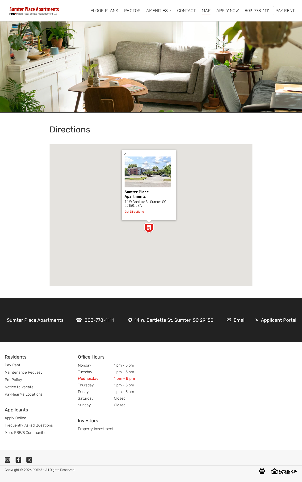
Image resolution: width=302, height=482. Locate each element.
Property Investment (95, 429)
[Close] (126, 154)
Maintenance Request (23, 372)
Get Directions (134, 211)
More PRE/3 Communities (26, 432)
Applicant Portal (278, 320)
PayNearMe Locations (23, 394)
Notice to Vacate (19, 387)
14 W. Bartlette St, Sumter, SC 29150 (174, 320)
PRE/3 (37, 470)
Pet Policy (13, 379)
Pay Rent (12, 365)
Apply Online (15, 418)
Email (240, 320)
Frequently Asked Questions (29, 425)
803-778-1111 (99, 320)
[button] (149, 228)
